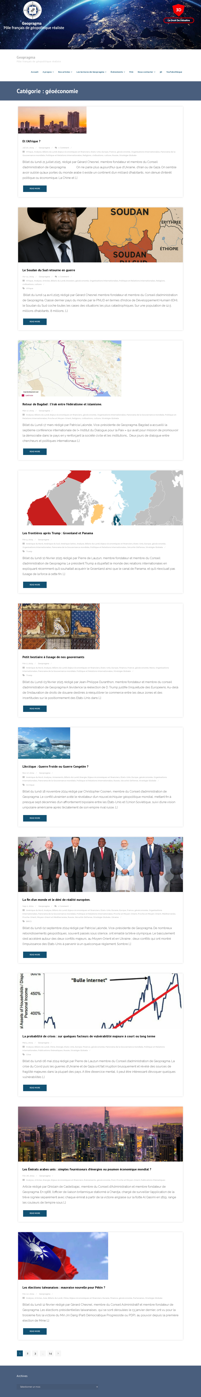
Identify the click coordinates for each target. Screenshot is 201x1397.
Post (113, 1180)
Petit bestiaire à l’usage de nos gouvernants (53, 657)
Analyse (38, 152)
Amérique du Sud (52, 544)
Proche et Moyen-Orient (59, 418)
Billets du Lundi (50, 152)
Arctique (30, 785)
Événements (90, 1180)
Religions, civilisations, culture (97, 155)
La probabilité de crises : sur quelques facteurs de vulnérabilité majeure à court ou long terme (89, 1036)
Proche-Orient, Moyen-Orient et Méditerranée (45, 917)
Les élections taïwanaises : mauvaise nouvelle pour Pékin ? (64, 1287)
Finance (123, 668)
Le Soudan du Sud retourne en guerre (49, 270)
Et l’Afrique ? (31, 141)
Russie (115, 155)
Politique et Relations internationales (64, 155)
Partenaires (138, 1298)
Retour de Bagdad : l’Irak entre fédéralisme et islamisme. (62, 404)
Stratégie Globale (128, 155)
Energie (83, 777)
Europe (105, 152)
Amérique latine (68, 544)
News (152, 668)
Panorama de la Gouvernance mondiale (145, 415)
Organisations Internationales (145, 152)
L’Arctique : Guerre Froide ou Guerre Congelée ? (55, 766)
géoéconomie (123, 152)
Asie (45, 1298)
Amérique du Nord (34, 544)
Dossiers (70, 281)
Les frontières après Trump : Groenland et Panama (58, 533)
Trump (29, 551)
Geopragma (44, 148)
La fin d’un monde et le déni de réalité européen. (56, 900)
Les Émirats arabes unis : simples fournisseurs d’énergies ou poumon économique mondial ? (87, 1169)
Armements (57, 777)
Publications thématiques (50, 1050)
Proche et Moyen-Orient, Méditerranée (156, 914)
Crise (28, 1054)
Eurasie (115, 910)
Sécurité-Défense (136, 547)
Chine (52, 1047)
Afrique (29, 152)
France (112, 152)
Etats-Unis (96, 152)
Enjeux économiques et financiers (74, 152)
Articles (46, 281)
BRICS (29, 921)
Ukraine (115, 917)
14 (50, 1353)
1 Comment (63, 148)
